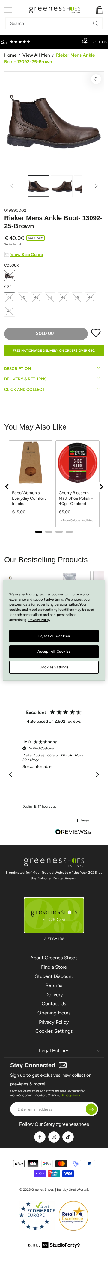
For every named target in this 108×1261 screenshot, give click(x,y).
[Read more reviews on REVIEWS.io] (73, 832)
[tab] (38, 532)
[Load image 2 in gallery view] (62, 186)
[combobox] (49, 23)
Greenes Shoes (43, 1190)
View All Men (36, 55)
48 (9, 311)
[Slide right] (97, 186)
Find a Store (54, 967)
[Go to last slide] (7, 487)
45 (63, 297)
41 (10, 297)
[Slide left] (12, 186)
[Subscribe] (91, 1109)
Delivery (54, 994)
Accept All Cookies (54, 651)
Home (10, 55)
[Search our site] (95, 23)
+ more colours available (77, 520)
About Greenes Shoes (54, 958)
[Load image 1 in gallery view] (39, 186)
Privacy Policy (54, 1022)
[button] (11, 774)
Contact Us (54, 1003)
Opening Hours (54, 1013)
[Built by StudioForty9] (54, 1246)
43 (36, 297)
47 (90, 297)
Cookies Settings (54, 1031)
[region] (54, 486)
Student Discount (54, 976)
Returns (54, 985)
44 (50, 297)
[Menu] (9, 10)
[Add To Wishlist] (96, 335)
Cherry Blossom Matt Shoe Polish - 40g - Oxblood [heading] (76, 498)
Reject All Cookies (54, 636)
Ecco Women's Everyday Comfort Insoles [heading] (29, 498)
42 (23, 297)
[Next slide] (101, 487)
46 (77, 297)
